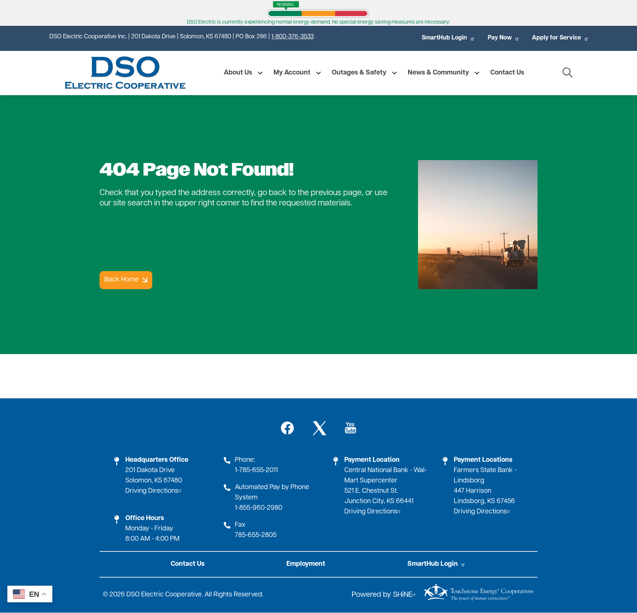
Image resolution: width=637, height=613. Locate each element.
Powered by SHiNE (382, 595)
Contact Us (188, 564)
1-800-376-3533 (292, 37)
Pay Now (500, 38)
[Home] (125, 73)
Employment (305, 564)
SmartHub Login (444, 38)
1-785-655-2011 (256, 470)
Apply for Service (556, 38)
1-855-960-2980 (258, 508)
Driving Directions (151, 491)
